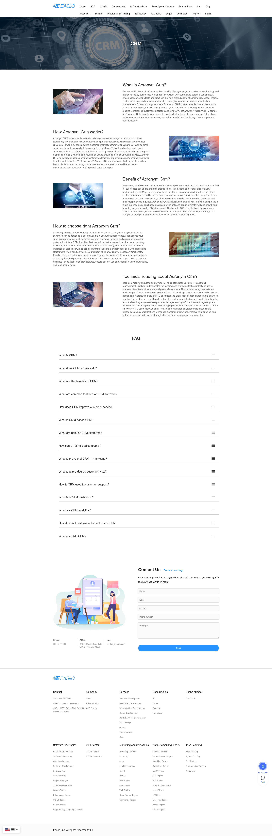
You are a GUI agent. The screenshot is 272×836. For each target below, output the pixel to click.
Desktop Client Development (132, 708)
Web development (61, 761)
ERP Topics (124, 780)
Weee (155, 703)
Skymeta (156, 708)
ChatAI (103, 6)
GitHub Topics (59, 800)
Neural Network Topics (163, 756)
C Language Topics (61, 795)
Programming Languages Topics (67, 809)
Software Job (59, 771)
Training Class (125, 732)
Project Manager (60, 780)
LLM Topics (158, 776)
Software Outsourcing (63, 756)
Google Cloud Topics (162, 785)
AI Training (190, 771)
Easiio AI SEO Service (63, 751)
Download (182, 13)
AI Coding (156, 13)
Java (121, 761)
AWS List (157, 795)
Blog (208, 6)
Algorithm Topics (160, 761)
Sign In (208, 13)
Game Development (128, 713)
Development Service (163, 6)
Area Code (190, 698)
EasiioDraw (140, 13)
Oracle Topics (159, 809)
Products (84, 13)
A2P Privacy (91, 708)
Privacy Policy (92, 703)
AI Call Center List (94, 756)
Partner (99, 13)
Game (122, 727)
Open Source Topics (128, 795)
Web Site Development (129, 698)
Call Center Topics (127, 800)
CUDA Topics (158, 771)
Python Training (193, 756)
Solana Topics (59, 805)
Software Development (63, 766)
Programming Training (118, 13)
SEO (92, 6)
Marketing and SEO (128, 751)
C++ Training (191, 761)
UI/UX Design (125, 722)
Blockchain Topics (160, 766)
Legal (169, 13)
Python (122, 776)
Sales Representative (62, 785)
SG (154, 698)
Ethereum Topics (160, 800)
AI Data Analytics (138, 6)
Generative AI (118, 6)
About (89, 698)
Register (196, 13)
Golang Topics (59, 790)
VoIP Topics (124, 790)
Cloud (122, 771)
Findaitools (157, 713)
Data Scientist (59, 776)
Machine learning (127, 766)
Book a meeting (172, 570)
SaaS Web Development (130, 703)
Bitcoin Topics (159, 805)
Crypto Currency (160, 751)
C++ (121, 737)
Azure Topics (158, 790)
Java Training (192, 751)
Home (82, 6)
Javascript (123, 756)
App (199, 6)
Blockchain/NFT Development (132, 718)
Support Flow (185, 6)
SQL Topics (158, 780)
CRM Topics (124, 785)
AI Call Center (92, 751)
